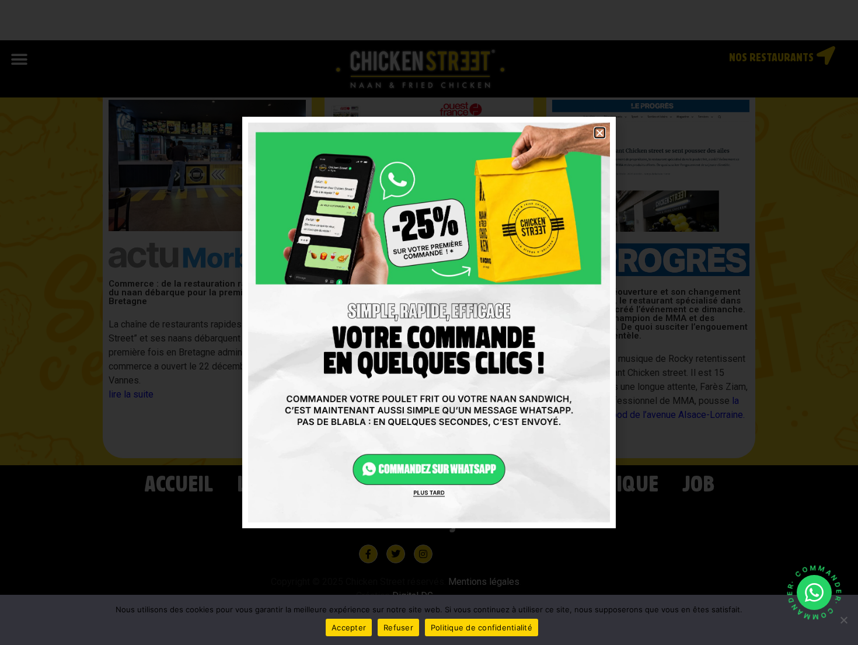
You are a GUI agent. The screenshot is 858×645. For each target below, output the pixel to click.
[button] (599, 132)
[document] (429, 322)
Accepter (349, 627)
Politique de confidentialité (481, 627)
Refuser (398, 627)
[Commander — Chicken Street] (814, 592)
